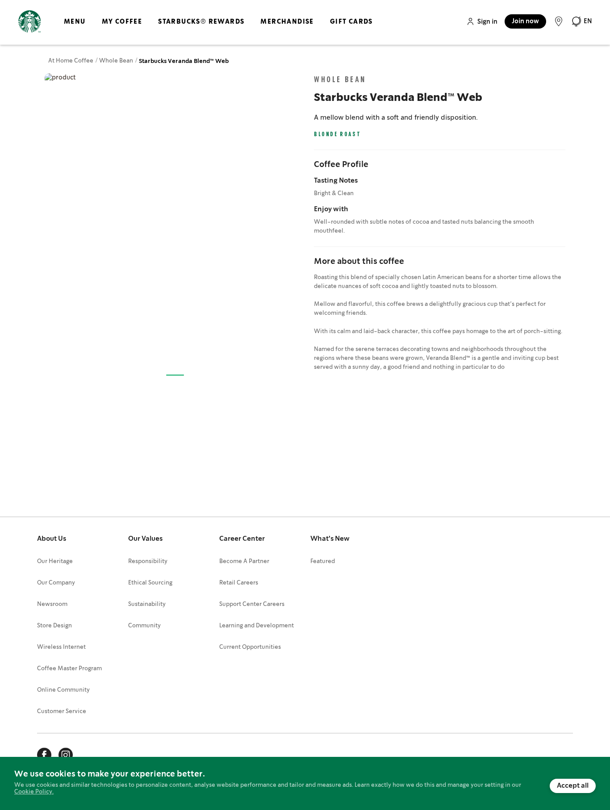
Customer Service (61, 711)
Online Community (63, 690)
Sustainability (147, 604)
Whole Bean (116, 61)
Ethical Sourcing (150, 583)
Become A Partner (244, 561)
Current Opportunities (250, 647)
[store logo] (29, 21)
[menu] (216, 29)
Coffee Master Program (69, 669)
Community (144, 626)
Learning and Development (256, 626)
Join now (525, 21)
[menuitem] (75, 29)
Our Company (56, 583)
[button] (581, 21)
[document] (305, 783)
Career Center (242, 539)
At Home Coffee (71, 61)
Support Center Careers (251, 604)
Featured (322, 561)
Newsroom (52, 604)
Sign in (487, 22)
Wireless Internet (61, 647)
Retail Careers (238, 583)
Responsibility (147, 561)
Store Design (54, 626)
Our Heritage (55, 561)
